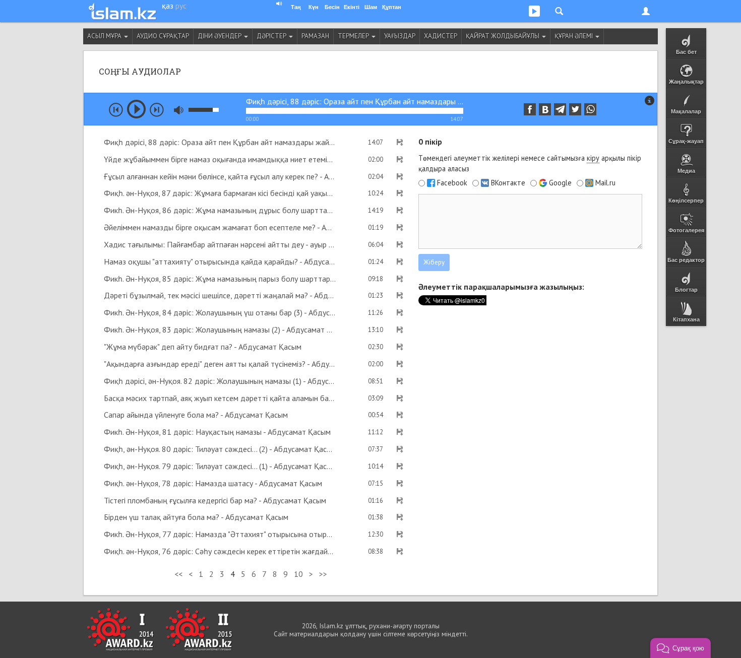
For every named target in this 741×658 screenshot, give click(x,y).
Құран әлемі (574, 36)
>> (323, 574)
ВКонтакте (508, 183)
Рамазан (315, 36)
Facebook (452, 183)
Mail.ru (605, 183)
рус (181, 6)
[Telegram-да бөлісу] (560, 109)
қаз (167, 6)
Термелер (354, 36)
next (157, 110)
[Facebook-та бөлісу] (530, 109)
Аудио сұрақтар (163, 36)
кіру (593, 158)
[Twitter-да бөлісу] (575, 109)
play (136, 109)
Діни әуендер (220, 36)
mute (178, 110)
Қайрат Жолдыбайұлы (503, 36)
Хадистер (440, 36)
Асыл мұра (105, 36)
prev (116, 110)
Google (560, 183)
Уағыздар (399, 36)
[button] (680, 648)
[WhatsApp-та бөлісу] (590, 109)
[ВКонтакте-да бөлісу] (545, 109)
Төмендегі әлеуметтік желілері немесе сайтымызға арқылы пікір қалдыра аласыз (529, 163)
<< (178, 574)
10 (298, 574)
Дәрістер (272, 36)
